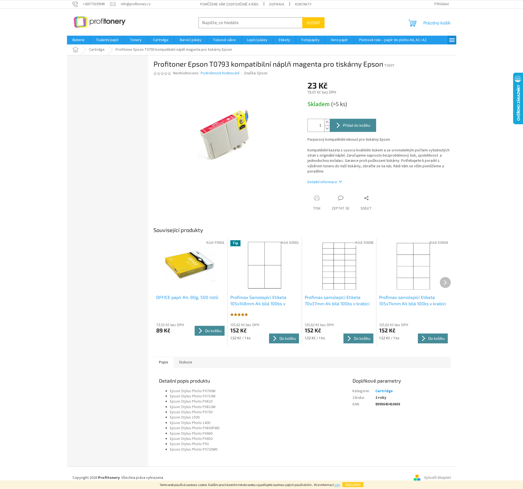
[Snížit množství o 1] (327, 128)
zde (337, 485)
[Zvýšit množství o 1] (327, 122)
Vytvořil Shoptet (437, 477)
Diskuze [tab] (185, 362)
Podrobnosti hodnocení (220, 73)
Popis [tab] (163, 362)
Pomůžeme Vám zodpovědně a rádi (229, 4)
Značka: (255, 73)
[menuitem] (78, 40)
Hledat (313, 22)
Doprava (276, 4)
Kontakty (303, 4)
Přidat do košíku (356, 125)
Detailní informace (322, 182)
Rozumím (352, 485)
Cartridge (384, 391)
